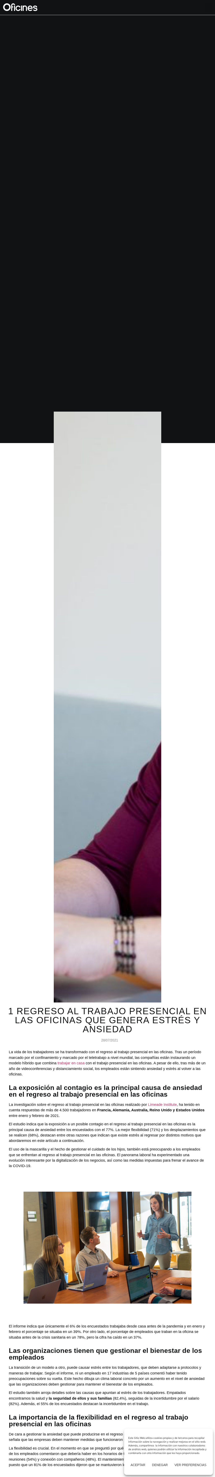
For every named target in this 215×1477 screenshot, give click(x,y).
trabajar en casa (71, 1063)
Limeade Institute (162, 1105)
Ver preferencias (190, 1465)
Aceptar (138, 1465)
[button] (209, 7)
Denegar (160, 1465)
